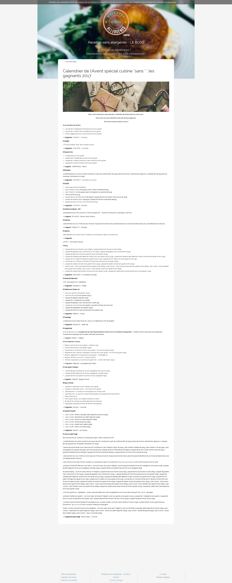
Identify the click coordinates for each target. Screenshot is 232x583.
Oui (181, 2)
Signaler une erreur (68, 577)
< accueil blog (70, 61)
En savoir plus (170, 2)
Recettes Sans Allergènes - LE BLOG (115, 574)
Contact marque (115, 580)
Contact (116, 577)
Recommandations (68, 574)
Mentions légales (163, 577)
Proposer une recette (69, 580)
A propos (163, 574)
